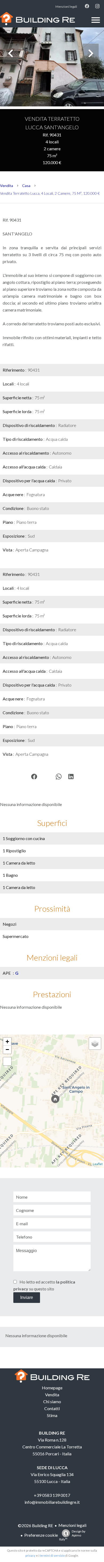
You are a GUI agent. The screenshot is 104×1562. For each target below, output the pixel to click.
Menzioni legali (72, 1525)
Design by (72, 1535)
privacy (30, 1555)
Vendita (6, 185)
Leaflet (98, 1164)
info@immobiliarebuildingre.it (52, 1502)
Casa (26, 185)
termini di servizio (52, 1555)
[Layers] (95, 1043)
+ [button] (7, 1041)
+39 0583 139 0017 (52, 1495)
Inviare (26, 1297)
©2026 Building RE (35, 1525)
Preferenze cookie (41, 1535)
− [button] (7, 1049)
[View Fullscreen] (7, 1061)
